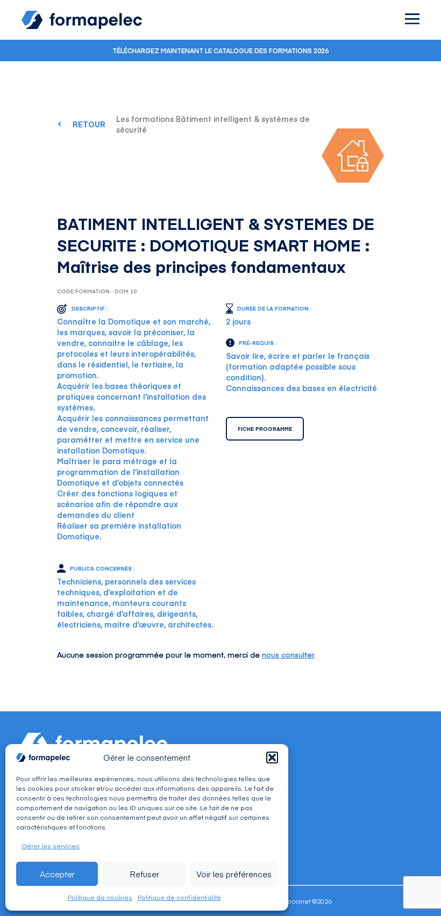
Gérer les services (51, 845)
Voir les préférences (234, 873)
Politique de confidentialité (179, 897)
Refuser (144, 873)
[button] (272, 757)
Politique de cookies (100, 897)
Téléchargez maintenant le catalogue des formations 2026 (220, 50)
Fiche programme (265, 428)
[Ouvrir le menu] (412, 18)
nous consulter (288, 654)
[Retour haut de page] (408, 885)
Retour (89, 124)
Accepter (57, 873)
